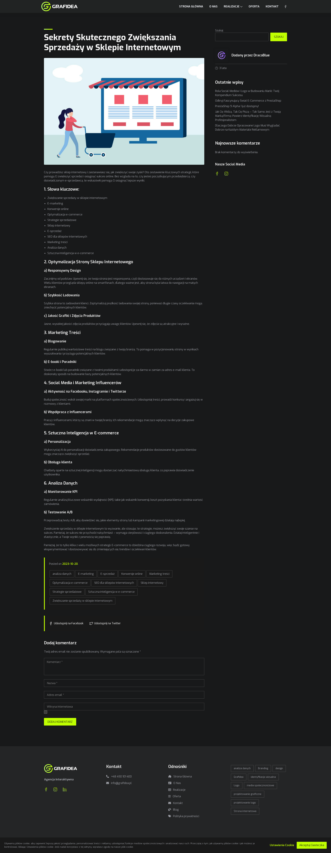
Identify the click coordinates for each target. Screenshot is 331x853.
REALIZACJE (231, 6)
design (279, 768)
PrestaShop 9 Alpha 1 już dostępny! (237, 106)
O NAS (213, 6)
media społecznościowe (260, 785)
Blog (175, 809)
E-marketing (86, 574)
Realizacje (178, 790)
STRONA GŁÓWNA (191, 6)
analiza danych (62, 574)
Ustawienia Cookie (282, 845)
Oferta (176, 796)
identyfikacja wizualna (263, 777)
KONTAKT (272, 6)
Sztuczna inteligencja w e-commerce (111, 592)
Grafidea (238, 777)
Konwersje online (132, 574)
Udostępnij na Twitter (107, 623)
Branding (263, 768)
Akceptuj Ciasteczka (311, 845)
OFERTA (254, 6)
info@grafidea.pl (121, 783)
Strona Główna (182, 776)
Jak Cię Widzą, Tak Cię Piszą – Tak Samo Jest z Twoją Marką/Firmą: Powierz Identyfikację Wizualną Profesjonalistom (248, 116)
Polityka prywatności (185, 816)
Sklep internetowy (152, 583)
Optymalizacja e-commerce (70, 583)
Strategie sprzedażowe (67, 592)
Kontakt (177, 803)
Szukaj (219, 30)
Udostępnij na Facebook (68, 623)
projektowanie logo (245, 802)
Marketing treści (159, 574)
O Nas (177, 783)
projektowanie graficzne (247, 794)
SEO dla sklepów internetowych (114, 583)
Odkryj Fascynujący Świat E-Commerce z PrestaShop (248, 100)
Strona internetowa (245, 811)
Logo (236, 785)
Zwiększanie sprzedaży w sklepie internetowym (82, 601)
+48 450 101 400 (121, 776)
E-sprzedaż (108, 574)
